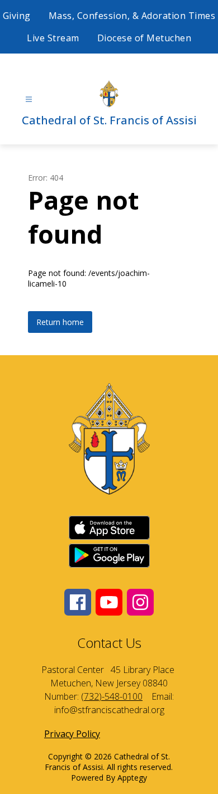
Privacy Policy (72, 734)
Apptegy (132, 777)
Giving (17, 15)
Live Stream (53, 38)
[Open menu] (28, 99)
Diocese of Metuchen (144, 38)
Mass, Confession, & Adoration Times (132, 15)
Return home (60, 322)
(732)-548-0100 (112, 696)
